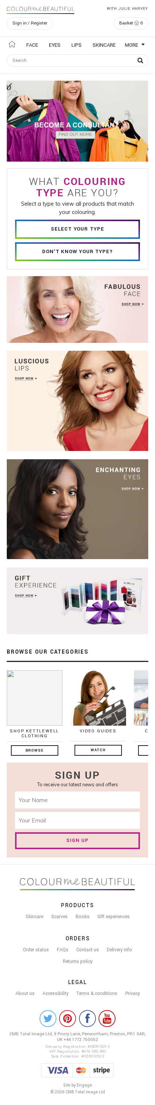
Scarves (59, 916)
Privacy (132, 993)
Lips (76, 45)
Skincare (104, 45)
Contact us (87, 949)
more (132, 45)
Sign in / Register (29, 23)
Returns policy (78, 961)
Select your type (77, 228)
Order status (36, 949)
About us (25, 993)
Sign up (77, 840)
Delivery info (119, 949)
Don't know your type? (77, 251)
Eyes (55, 45)
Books (83, 916)
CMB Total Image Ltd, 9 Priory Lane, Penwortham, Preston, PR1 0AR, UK (77, 1037)
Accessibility (55, 993)
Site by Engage (77, 1085)
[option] (77, 121)
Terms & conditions (96, 993)
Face (32, 45)
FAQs (62, 949)
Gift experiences (113, 916)
